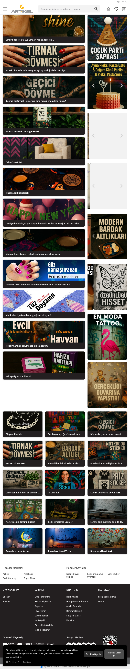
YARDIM (39, 590)
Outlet (101, 601)
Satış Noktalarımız (107, 596)
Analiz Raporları (74, 606)
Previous (93, 85)
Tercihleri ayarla (93, 654)
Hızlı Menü (104, 590)
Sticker (6, 596)
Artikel (6, 573)
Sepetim (39, 606)
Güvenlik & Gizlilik (44, 625)
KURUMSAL (73, 590)
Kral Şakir (28, 573)
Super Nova (29, 578)
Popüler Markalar (13, 567)
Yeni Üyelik (40, 620)
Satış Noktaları (73, 615)
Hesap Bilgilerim (43, 601)
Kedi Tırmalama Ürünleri (95, 575)
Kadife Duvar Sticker (72, 575)
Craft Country (9, 578)
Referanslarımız (74, 610)
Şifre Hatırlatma (42, 596)
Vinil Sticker (114, 573)
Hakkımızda (72, 596)
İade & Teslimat (42, 629)
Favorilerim (40, 610)
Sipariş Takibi (41, 615)
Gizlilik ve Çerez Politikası (20, 662)
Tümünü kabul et (114, 654)
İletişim (70, 620)
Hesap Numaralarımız (77, 601)
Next (121, 85)
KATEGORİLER (11, 590)
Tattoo (6, 601)
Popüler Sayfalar (76, 567)
